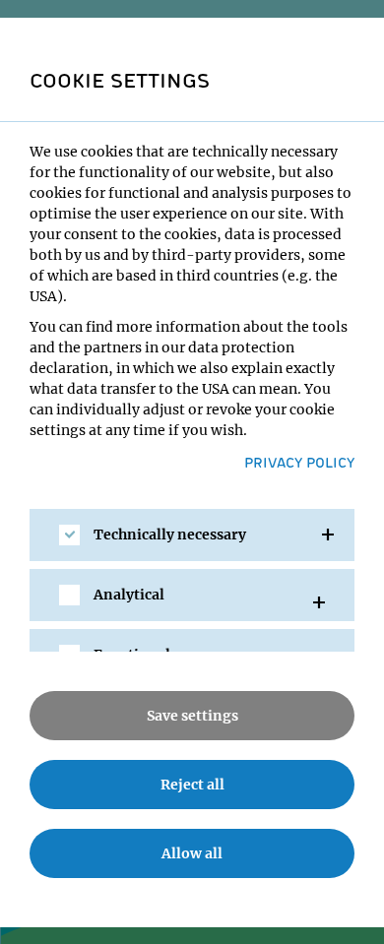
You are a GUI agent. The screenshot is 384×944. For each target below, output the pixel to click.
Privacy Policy (299, 461)
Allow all (192, 853)
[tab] (192, 535)
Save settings (192, 715)
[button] (192, 535)
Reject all (192, 784)
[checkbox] (69, 535)
